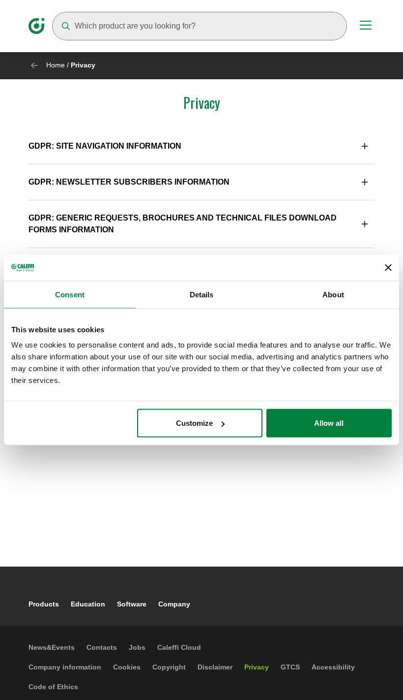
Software (131, 604)
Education (88, 604)
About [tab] (333, 294)
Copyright (169, 667)
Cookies (127, 667)
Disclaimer (215, 667)
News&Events (52, 647)
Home (55, 65)
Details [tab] (202, 294)
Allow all (329, 423)
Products (44, 604)
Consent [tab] (70, 294)
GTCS (290, 667)
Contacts (101, 647)
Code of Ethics (53, 687)
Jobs (137, 647)
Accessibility (333, 667)
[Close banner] (388, 267)
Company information (65, 667)
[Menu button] (365, 26)
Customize (194, 423)
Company (174, 604)
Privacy (256, 667)
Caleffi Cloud (179, 647)
